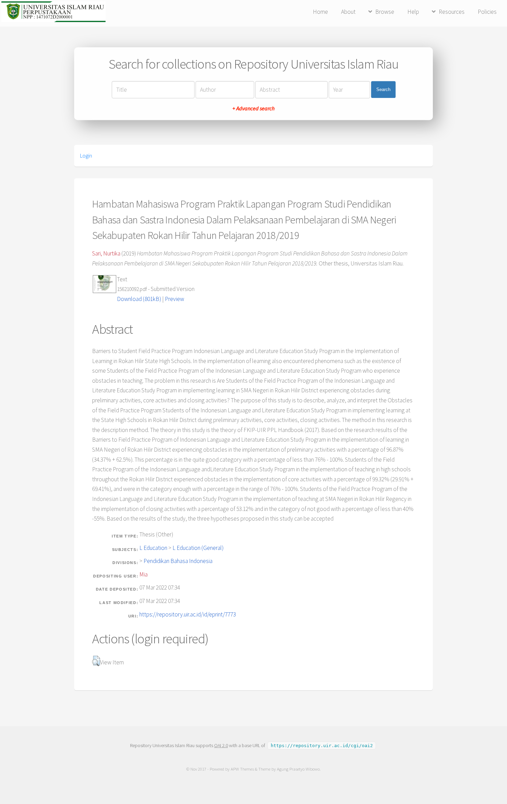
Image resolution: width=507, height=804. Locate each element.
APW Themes (242, 769)
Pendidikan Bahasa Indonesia (177, 561)
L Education (153, 548)
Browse (384, 12)
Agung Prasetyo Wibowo (298, 769)
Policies (487, 12)
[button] (96, 661)
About (348, 12)
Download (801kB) (139, 299)
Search (383, 89)
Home (320, 12)
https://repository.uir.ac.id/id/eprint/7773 (187, 614)
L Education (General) (197, 548)
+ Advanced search (253, 108)
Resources (452, 12)
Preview (174, 299)
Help (413, 12)
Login (86, 155)
